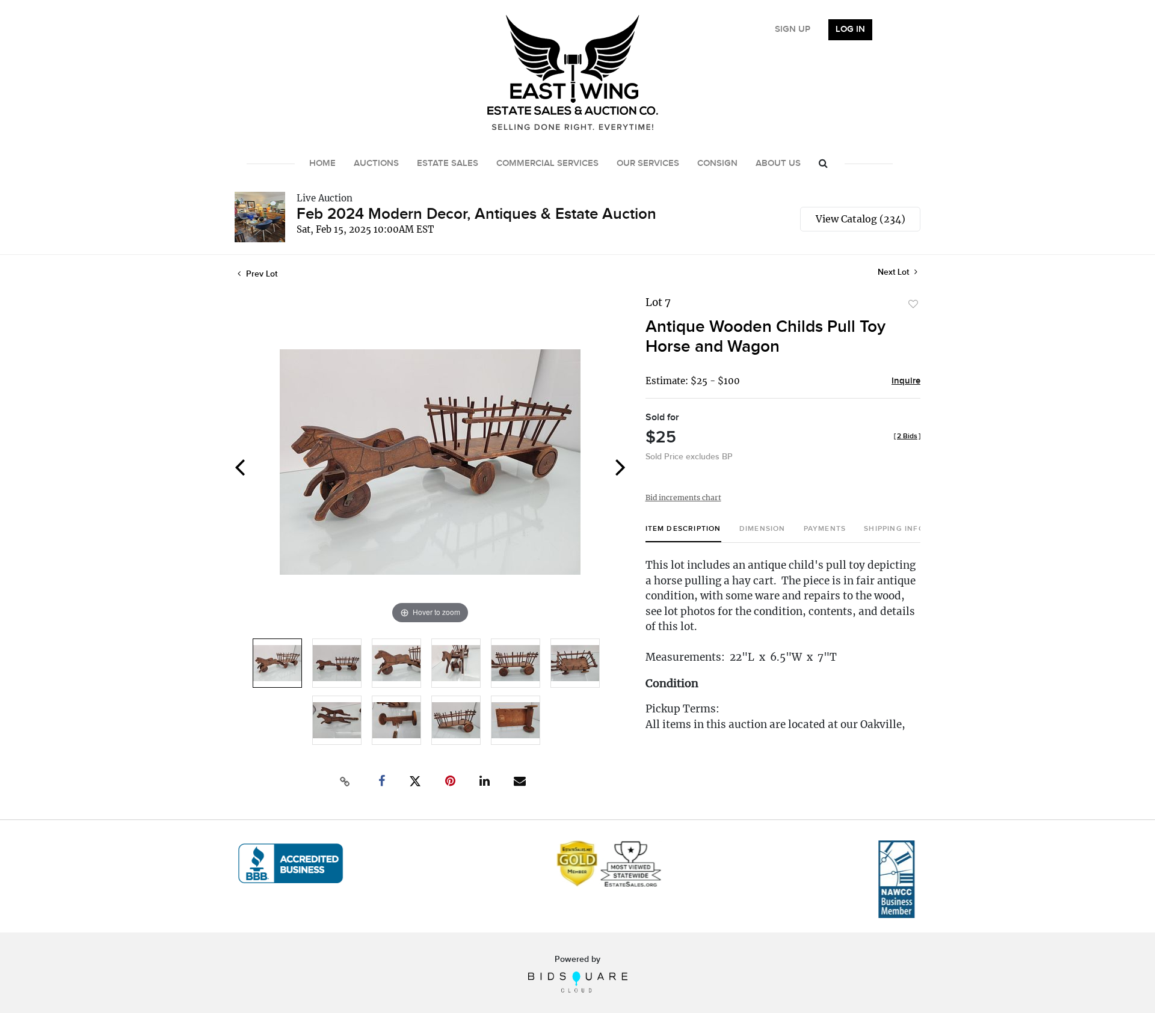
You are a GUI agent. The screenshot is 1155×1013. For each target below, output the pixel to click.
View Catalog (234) (860, 219)
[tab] (683, 533)
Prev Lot (260, 274)
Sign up (792, 29)
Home (322, 163)
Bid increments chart (683, 497)
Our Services (648, 163)
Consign (717, 163)
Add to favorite (913, 304)
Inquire (906, 381)
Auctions (376, 163)
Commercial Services (547, 163)
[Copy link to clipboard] (345, 781)
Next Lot (894, 272)
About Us (778, 163)
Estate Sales (447, 163)
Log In (850, 29)
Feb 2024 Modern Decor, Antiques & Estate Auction (476, 214)
